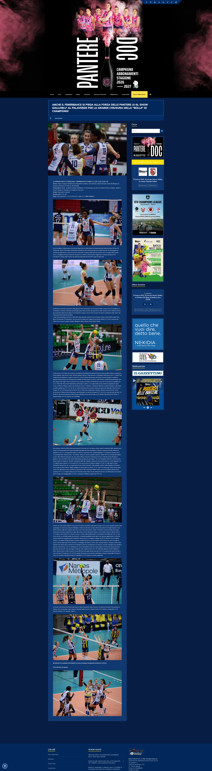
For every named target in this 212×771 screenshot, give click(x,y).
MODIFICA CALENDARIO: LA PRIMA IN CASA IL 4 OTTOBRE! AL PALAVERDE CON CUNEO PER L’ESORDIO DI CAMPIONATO (105, 768)
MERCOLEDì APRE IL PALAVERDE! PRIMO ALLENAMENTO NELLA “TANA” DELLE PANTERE (103, 755)
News (78, 94)
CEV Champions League (142, 310)
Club (59, 94)
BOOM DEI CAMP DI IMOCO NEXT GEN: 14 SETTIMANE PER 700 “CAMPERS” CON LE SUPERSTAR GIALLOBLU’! (104, 762)
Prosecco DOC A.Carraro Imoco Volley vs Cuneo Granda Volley (147, 180)
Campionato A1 (144, 185)
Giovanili (87, 94)
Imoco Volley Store (139, 94)
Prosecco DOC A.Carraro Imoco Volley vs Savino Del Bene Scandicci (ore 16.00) (147, 297)
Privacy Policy (51, 763)
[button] (4, 766)
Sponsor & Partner (100, 94)
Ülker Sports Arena (156, 310)
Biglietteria (114, 94)
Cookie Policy (51, 768)
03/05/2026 (148, 293)
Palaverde (153, 185)
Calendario (68, 94)
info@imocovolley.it (134, 770)
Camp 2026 (125, 94)
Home (52, 94)
